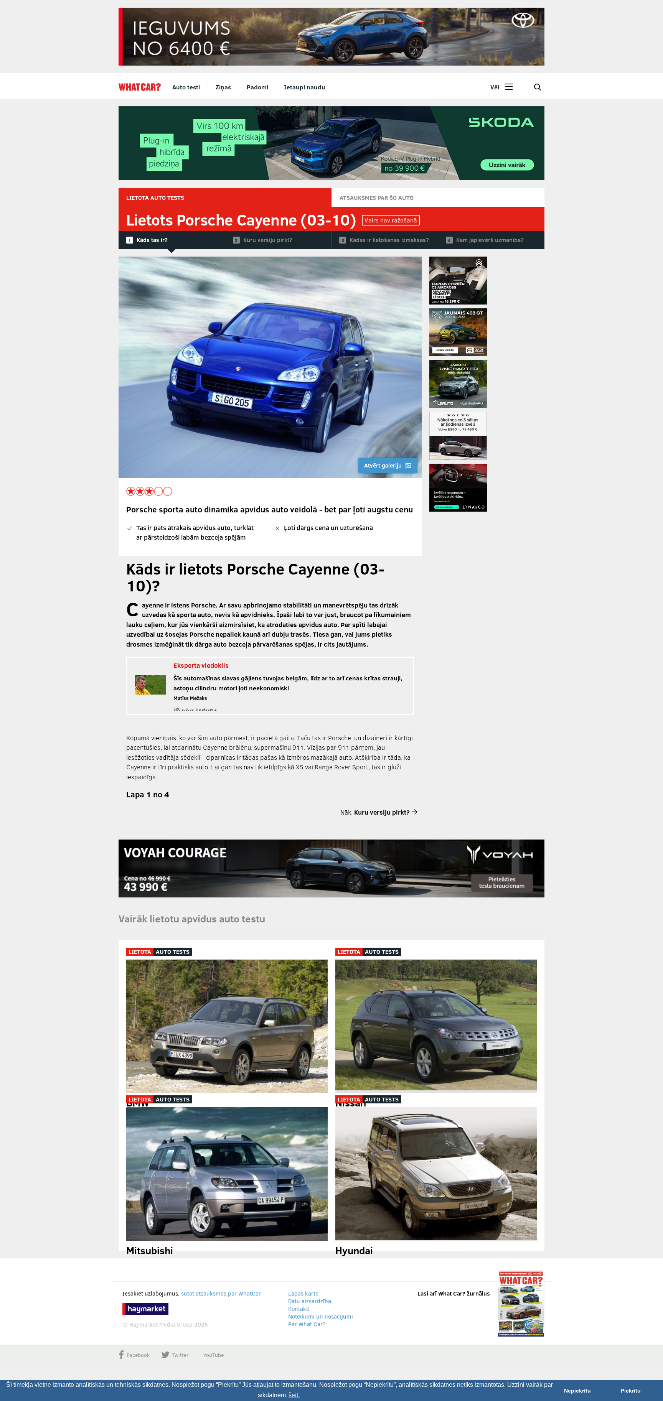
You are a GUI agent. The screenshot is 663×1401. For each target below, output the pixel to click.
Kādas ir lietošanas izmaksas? (389, 240)
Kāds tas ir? (152, 240)
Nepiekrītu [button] (577, 1391)
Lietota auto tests (155, 197)
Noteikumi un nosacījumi (320, 1316)
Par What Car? (307, 1324)
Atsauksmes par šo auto (377, 197)
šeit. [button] (294, 1395)
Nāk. (375, 812)
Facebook (138, 1354)
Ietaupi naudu (304, 87)
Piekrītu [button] (631, 1391)
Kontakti (299, 1308)
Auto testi (186, 87)
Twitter (180, 1354)
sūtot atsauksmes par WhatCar (221, 1293)
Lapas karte (303, 1293)
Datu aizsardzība (309, 1301)
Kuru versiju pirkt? (267, 240)
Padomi (257, 87)
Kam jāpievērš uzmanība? (490, 240)
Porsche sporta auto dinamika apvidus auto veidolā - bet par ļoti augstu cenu (269, 509)
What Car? (140, 87)
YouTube (213, 1354)
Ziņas (223, 87)
